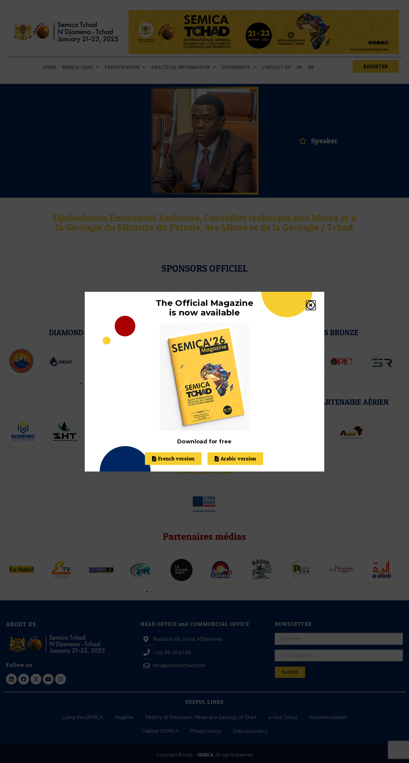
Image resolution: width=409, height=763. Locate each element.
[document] (204, 381)
